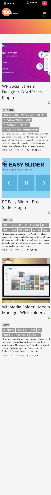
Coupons (11, 3)
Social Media (8, 109)
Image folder (22, 329)
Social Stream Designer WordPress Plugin (20, 129)
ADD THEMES (34, 355)
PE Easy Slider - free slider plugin (21, 204)
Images (6, 325)
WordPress (16, 224)
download (34, 224)
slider (5, 224)
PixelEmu (33, 250)
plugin (45, 229)
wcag (14, 229)
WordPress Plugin (10, 114)
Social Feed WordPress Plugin (33, 114)
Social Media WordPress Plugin (16, 124)
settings (36, 229)
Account (34, 2)
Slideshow (7, 219)
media (27, 229)
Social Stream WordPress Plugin (16, 119)
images (44, 224)
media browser (22, 334)
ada (20, 229)
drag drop (35, 334)
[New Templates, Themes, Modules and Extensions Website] (10, 12)
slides (5, 229)
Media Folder (8, 329)
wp (39, 329)
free (25, 224)
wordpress (8, 334)
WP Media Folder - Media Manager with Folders (26, 309)
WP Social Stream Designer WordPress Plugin (22, 91)
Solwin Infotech (36, 149)
